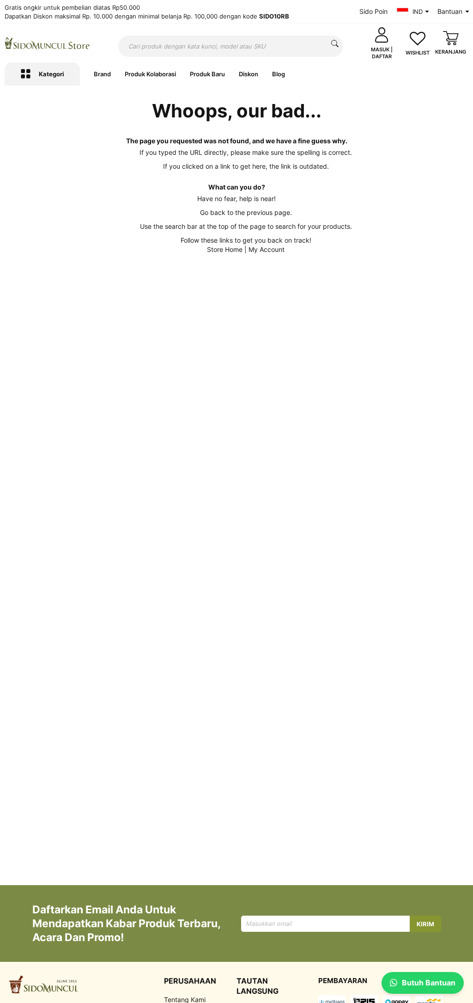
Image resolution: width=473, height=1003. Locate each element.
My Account (267, 249)
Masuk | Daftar (382, 53)
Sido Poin (373, 11)
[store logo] (47, 43)
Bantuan (449, 11)
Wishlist (418, 52)
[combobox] (230, 46)
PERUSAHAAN (190, 980)
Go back (212, 212)
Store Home (225, 249)
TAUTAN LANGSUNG (257, 986)
